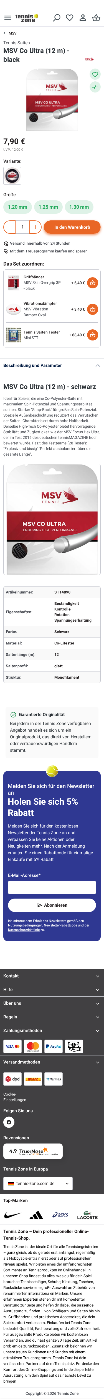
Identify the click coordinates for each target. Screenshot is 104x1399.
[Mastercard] (33, 1046)
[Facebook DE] (8, 1122)
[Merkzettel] (69, 18)
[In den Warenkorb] (92, 282)
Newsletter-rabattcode (60, 925)
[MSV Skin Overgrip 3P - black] (13, 282)
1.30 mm (79, 207)
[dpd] (12, 1079)
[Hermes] (53, 1079)
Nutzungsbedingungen (25, 925)
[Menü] (7, 17)
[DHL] (33, 1079)
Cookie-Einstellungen (8, 1097)
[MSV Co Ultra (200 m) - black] (12, 176)
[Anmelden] (82, 17)
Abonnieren (55, 905)
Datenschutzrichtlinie (24, 930)
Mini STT (31, 337)
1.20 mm (17, 207)
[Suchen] (56, 17)
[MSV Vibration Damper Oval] (13, 309)
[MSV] (89, 59)
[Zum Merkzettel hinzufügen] (95, 74)
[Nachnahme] (74, 1046)
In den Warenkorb (72, 227)
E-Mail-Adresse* (24, 875)
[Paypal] (53, 1046)
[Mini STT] (13, 334)
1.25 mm (48, 207)
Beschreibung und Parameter (32, 365)
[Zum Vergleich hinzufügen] (95, 87)
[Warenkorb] (96, 18)
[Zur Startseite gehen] (27, 18)
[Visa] (12, 1046)
